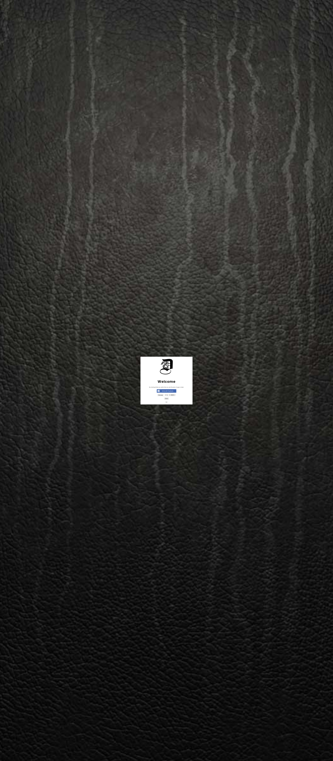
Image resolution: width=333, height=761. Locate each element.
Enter (166, 398)
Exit (166, 402)
